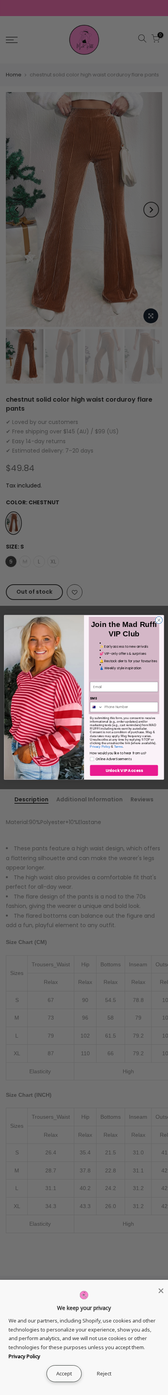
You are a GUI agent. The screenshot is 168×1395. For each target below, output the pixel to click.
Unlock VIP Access (124, 770)
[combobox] (96, 707)
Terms (118, 747)
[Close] (161, 1291)
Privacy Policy (100, 747)
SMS (93, 698)
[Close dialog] (159, 620)
